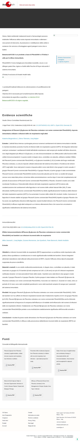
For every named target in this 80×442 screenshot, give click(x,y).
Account (4, 425)
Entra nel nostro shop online (27, 5)
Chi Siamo (5, 412)
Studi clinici (5, 420)
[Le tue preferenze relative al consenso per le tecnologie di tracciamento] (77, 439)
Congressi (5, 418)
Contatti (30, 412)
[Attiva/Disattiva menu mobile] (77, 4)
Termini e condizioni (33, 418)
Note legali (30, 423)
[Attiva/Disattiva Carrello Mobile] (74, 4)
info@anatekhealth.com (62, 424)
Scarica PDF (10, 365)
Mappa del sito (32, 425)
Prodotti (4, 423)
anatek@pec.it (60, 427)
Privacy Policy (31, 420)
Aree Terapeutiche (7, 415)
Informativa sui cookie (33, 415)
